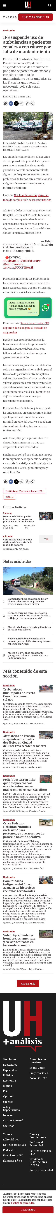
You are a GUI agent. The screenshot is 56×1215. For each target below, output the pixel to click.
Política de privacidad (22, 1203)
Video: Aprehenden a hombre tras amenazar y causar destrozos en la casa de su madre (19, 940)
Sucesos (7, 513)
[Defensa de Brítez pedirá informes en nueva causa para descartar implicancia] (46, 516)
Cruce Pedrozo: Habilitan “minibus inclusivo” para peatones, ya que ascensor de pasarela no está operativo (23, 830)
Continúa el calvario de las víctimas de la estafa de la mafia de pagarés (18, 542)
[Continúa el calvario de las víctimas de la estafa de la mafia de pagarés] (46, 539)
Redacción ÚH (30, 526)
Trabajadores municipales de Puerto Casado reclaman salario (19, 694)
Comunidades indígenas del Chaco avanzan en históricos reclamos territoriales (19, 886)
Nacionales (9, 30)
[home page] (28, 5)
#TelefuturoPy (30, 260)
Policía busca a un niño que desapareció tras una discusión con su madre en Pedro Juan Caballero (25, 784)
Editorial (7, 536)
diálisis (9, 497)
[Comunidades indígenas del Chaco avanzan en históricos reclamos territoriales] (46, 880)
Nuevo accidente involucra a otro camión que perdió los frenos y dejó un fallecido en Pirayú (29, 641)
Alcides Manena (37, 723)
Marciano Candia (37, 811)
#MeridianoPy (13, 264)
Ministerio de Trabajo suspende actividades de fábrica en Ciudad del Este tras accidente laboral (24, 741)
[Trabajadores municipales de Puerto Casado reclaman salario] (46, 688)
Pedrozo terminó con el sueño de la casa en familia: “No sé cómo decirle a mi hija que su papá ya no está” (29, 615)
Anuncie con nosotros (38, 1061)
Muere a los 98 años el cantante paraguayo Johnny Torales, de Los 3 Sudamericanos (28, 655)
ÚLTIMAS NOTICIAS (35, 17)
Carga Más (28, 983)
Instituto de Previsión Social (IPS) (24, 491)
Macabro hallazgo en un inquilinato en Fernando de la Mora (29, 628)
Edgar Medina (35, 969)
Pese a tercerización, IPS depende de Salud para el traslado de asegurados (26, 328)
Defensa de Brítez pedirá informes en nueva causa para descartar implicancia (18, 519)
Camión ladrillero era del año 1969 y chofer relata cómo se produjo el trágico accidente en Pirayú (28, 601)
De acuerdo (28, 1210)
